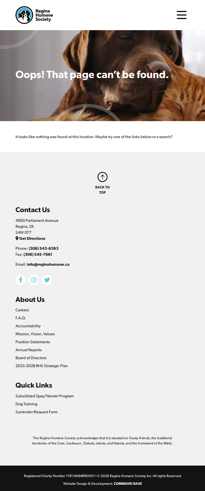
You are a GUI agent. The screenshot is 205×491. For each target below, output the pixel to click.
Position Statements (33, 341)
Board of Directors (31, 357)
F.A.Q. (21, 317)
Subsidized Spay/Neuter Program (45, 395)
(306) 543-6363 (43, 248)
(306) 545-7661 (38, 254)
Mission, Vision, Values (35, 333)
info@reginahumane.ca (48, 264)
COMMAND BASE (128, 483)
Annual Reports (29, 349)
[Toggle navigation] (182, 15)
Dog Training (26, 403)
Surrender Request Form (37, 411)
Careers (22, 309)
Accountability (28, 325)
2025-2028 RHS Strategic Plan (42, 365)
